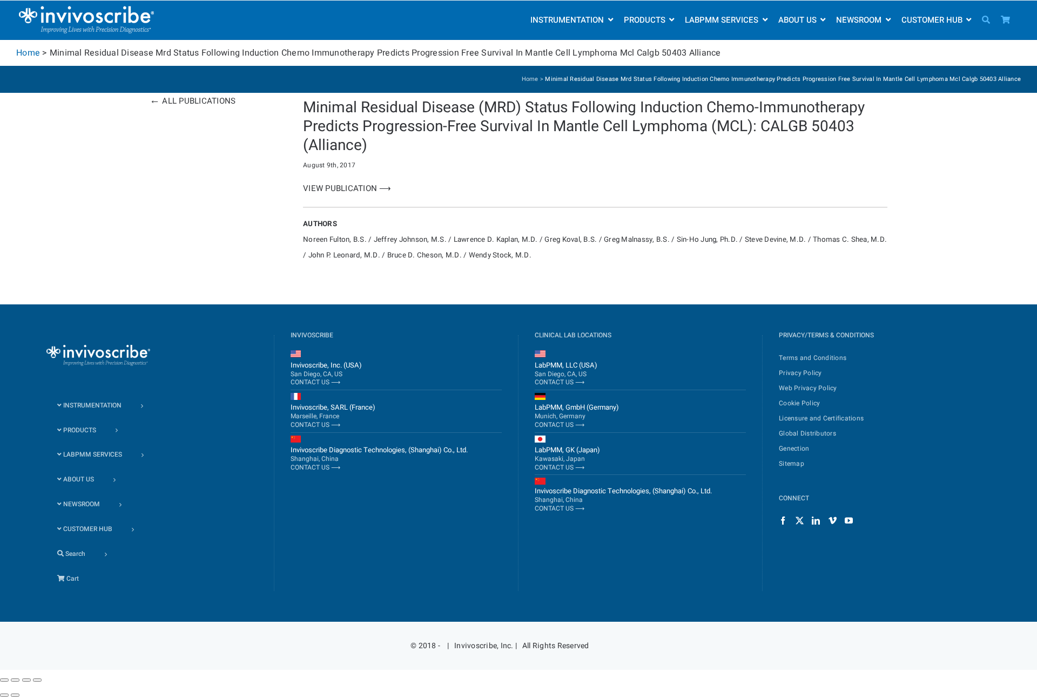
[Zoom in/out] (37, 680)
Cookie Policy (799, 403)
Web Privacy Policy (808, 388)
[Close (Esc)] (4, 680)
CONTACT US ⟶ (315, 382)
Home (28, 52)
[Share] (15, 680)
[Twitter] (800, 520)
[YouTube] (849, 520)
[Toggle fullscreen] (26, 680)
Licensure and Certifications (821, 418)
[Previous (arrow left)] (4, 695)
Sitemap (791, 463)
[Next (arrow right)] (15, 695)
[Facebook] (783, 520)
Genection (794, 448)
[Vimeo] (833, 520)
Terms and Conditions (812, 358)
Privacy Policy (800, 373)
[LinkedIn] (816, 520)
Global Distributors (807, 433)
